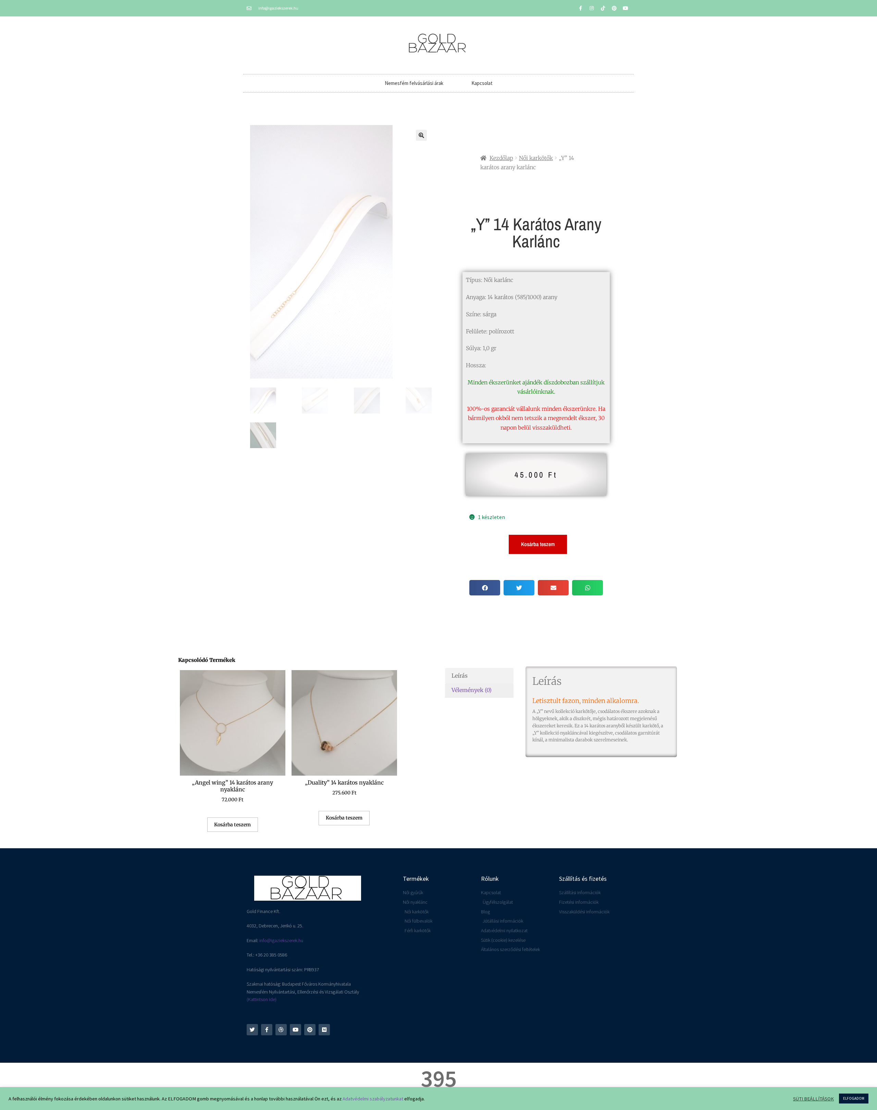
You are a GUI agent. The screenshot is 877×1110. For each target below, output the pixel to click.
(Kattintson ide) (261, 999)
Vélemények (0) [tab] (472, 690)
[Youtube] (625, 8)
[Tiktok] (603, 8)
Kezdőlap (501, 158)
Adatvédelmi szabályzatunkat (373, 1099)
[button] (421, 135)
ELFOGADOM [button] (853, 1098)
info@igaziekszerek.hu (281, 940)
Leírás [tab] (460, 675)
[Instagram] (591, 8)
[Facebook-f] (580, 8)
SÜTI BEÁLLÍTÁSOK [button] (813, 1099)
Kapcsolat (482, 83)
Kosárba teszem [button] (232, 825)
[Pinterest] (614, 8)
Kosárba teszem (538, 544)
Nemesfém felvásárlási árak (414, 83)
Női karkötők (536, 158)
